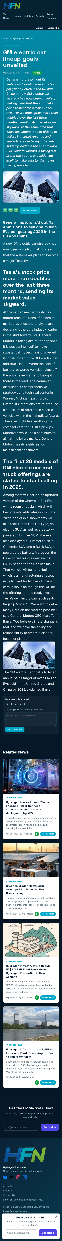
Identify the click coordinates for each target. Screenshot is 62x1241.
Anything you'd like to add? (24, 709)
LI (16, 210)
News (18, 16)
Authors (7, 1190)
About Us (8, 1186)
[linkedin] (25, 1177)
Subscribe (53, 27)
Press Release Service (15, 1211)
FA (5, 210)
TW (10, 210)
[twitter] (12, 1177)
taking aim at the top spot (37, 341)
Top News (6, 16)
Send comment (15, 729)
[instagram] (18, 1177)
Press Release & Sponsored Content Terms (26, 1206)
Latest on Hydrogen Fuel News (18, 38)
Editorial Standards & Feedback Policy (23, 1199)
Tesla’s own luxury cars (20, 598)
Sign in (39, 27)
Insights (28, 16)
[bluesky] (5, 1177)
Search (40, 16)
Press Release (51, 16)
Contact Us (9, 1195)
